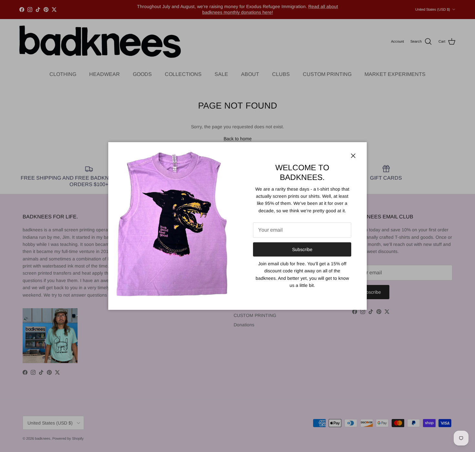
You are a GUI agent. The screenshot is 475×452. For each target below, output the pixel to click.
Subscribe (302, 249)
